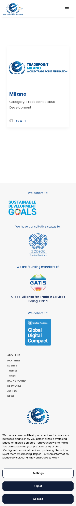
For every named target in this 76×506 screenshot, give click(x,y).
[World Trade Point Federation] (13, 9)
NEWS (11, 396)
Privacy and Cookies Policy (42, 457)
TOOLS (11, 375)
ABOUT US (13, 355)
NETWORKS (14, 385)
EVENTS (12, 365)
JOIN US (12, 391)
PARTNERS (13, 360)
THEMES (12, 370)
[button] (66, 8)
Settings (38, 473)
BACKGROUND (16, 380)
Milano (18, 94)
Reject (38, 486)
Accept (38, 499)
